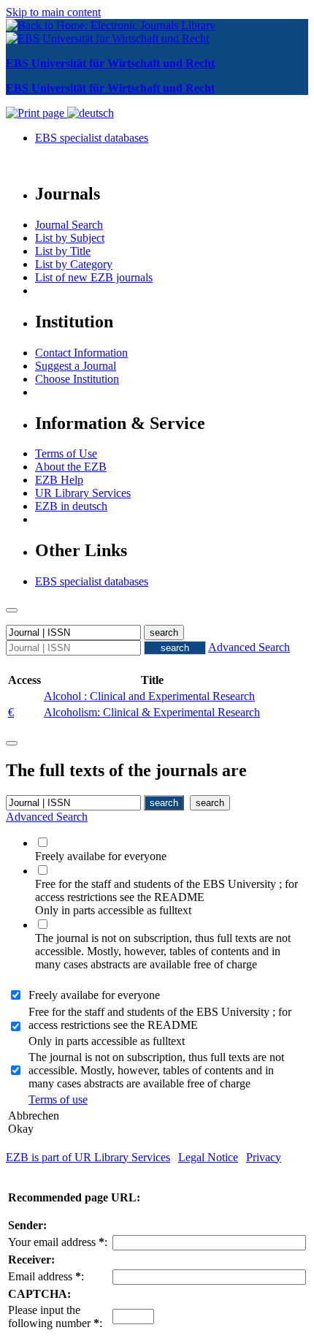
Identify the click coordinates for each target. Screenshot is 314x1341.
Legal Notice (208, 1157)
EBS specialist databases (91, 138)
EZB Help (59, 480)
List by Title (63, 251)
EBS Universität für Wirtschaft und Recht (110, 63)
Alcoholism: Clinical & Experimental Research (152, 712)
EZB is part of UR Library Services (88, 1157)
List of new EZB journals (94, 277)
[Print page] (36, 113)
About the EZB (71, 466)
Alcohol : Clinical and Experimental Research (149, 696)
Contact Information (81, 352)
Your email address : (57, 1242)
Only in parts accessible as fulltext (106, 1041)
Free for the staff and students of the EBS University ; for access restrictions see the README (159, 1018)
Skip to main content (53, 12)
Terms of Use (66, 453)
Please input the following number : (55, 1316)
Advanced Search (249, 647)
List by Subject (69, 238)
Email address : (46, 1276)
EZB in (71, 506)
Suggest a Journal (75, 366)
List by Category (73, 264)
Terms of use (58, 1099)
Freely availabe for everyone (94, 995)
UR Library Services (83, 493)
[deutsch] (90, 113)
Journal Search (69, 225)
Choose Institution (77, 379)
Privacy (263, 1157)
